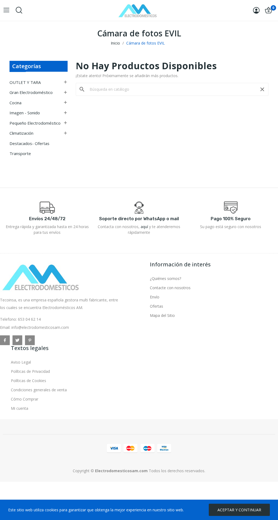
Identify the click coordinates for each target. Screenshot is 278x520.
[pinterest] (30, 340)
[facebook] (5, 340)
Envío (154, 297)
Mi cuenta (19, 408)
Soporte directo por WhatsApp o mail (139, 218)
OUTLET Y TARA (25, 82)
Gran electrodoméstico (31, 92)
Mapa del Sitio (162, 315)
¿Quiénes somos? (165, 278)
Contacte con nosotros (170, 287)
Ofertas (156, 306)
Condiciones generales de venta (39, 389)
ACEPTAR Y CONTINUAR (239, 509)
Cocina (15, 102)
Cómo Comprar (24, 399)
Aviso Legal (21, 362)
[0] (268, 10)
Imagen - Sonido (25, 112)
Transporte (20, 153)
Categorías (26, 66)
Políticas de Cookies (28, 380)
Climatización (21, 133)
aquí (144, 226)
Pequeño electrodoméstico (35, 123)
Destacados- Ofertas (29, 143)
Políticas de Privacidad (30, 371)
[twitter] (17, 340)
